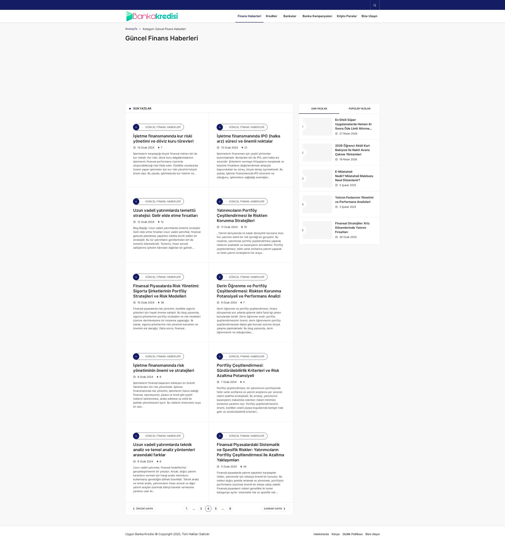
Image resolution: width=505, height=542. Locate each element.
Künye (336, 534)
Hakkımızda (321, 534)
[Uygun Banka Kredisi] (152, 16)
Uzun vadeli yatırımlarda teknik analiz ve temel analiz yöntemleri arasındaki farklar (164, 449)
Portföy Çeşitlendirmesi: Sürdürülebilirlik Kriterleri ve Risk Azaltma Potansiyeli (248, 370)
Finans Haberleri (249, 16)
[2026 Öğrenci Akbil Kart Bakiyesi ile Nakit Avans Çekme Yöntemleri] (317, 152)
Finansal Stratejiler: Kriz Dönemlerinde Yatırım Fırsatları (352, 227)
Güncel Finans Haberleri (158, 127)
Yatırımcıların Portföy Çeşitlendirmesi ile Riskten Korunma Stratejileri (242, 215)
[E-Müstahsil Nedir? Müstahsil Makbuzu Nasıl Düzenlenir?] (317, 178)
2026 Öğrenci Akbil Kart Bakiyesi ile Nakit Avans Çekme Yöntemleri (352, 150)
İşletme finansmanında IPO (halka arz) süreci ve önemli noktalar (248, 139)
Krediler (271, 16)
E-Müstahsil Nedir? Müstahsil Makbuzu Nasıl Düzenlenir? (354, 176)
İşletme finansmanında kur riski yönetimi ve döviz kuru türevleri (163, 139)
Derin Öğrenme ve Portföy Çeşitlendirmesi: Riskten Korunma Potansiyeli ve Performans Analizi (249, 291)
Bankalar (289, 16)
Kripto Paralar (347, 16)
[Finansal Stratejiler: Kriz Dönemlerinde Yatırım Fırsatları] (317, 230)
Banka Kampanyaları (317, 16)
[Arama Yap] (374, 5)
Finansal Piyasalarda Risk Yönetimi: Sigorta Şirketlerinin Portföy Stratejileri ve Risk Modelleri (166, 291)
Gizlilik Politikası (352, 534)
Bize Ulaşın (369, 16)
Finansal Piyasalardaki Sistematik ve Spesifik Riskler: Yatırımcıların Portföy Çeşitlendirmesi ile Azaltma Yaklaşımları (250, 452)
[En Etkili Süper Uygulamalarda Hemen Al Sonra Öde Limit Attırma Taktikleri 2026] (317, 126)
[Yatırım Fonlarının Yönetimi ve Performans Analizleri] (317, 204)
